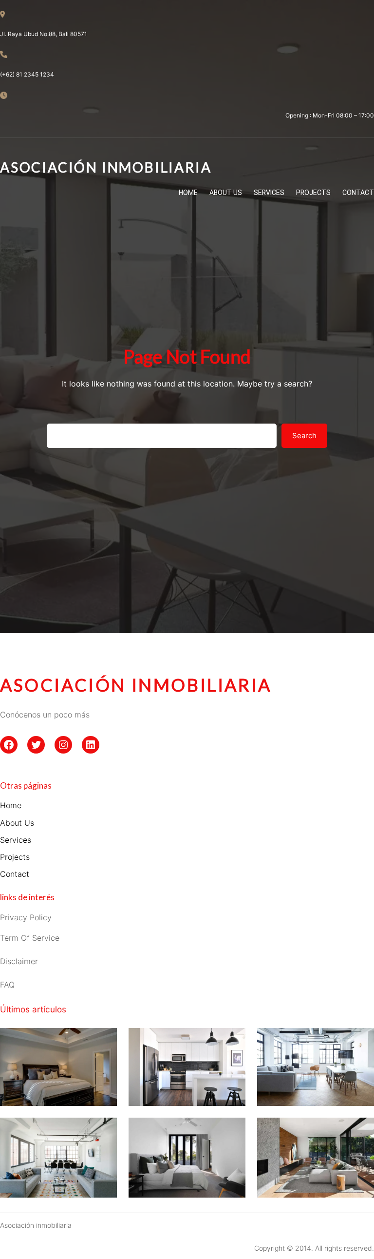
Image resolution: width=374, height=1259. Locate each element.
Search (304, 435)
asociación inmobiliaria (136, 685)
